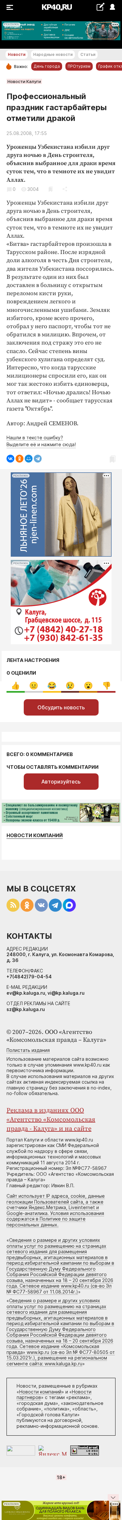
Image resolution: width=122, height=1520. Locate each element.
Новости (16, 54)
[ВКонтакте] (10, 459)
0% (15, 685)
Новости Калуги (24, 81)
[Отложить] (50, 189)
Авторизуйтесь (61, 781)
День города (47, 66)
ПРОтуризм (79, 66)
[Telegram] (38, 459)
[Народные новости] (100, 7)
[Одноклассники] (19, 459)
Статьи (87, 54)
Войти (112, 7)
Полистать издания (28, 1050)
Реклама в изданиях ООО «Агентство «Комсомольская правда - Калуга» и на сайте (51, 1119)
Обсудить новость (61, 707)
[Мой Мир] (29, 459)
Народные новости (53, 54)
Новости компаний (35, 835)
